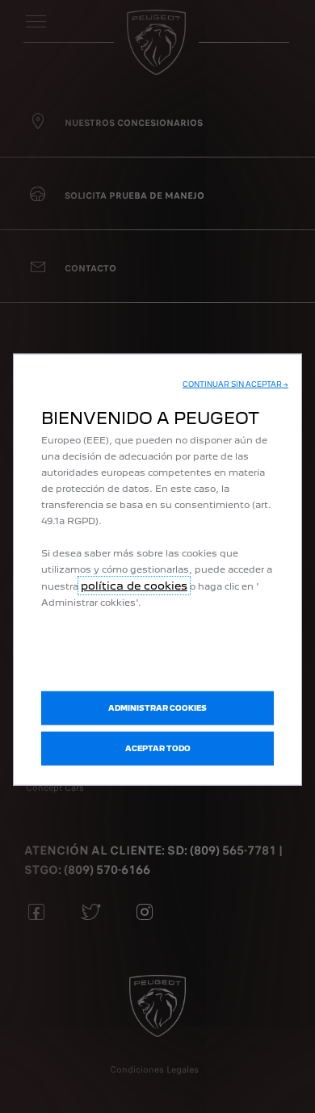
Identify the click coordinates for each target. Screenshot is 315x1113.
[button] (235, 384)
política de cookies (134, 585)
